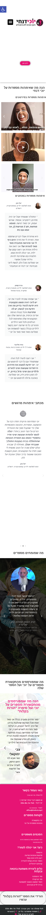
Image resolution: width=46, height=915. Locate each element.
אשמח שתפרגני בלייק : (27, 911)
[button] (3, 9)
